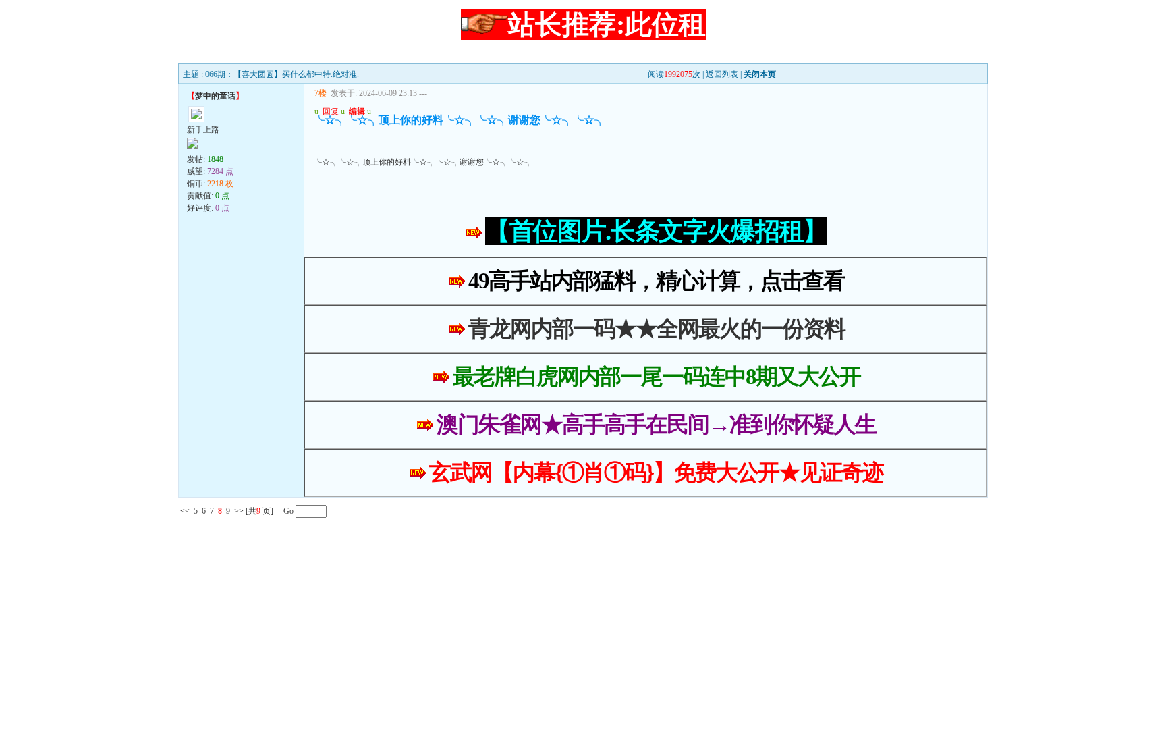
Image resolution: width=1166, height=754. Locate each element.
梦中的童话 (215, 96)
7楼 (320, 93)
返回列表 (722, 74)
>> (239, 511)
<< (185, 511)
